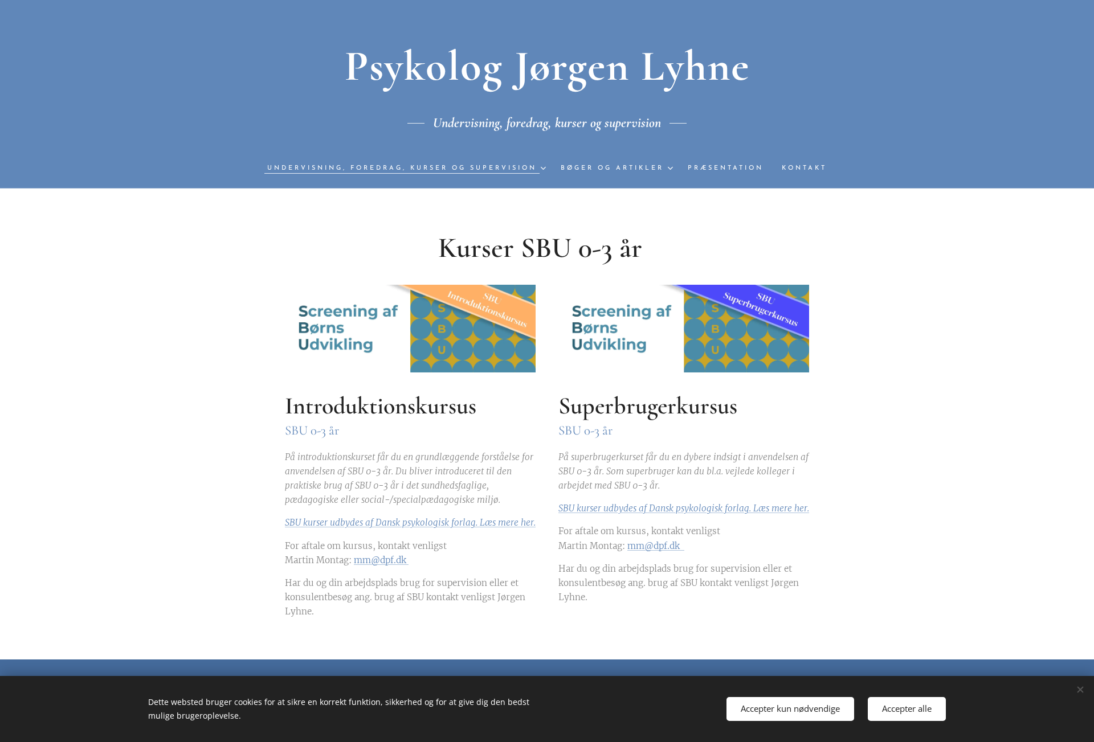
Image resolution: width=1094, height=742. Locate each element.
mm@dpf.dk (381, 560)
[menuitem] (409, 168)
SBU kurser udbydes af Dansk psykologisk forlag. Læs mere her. (410, 522)
